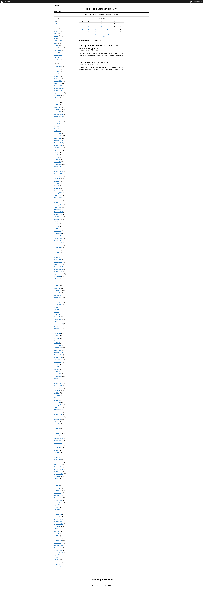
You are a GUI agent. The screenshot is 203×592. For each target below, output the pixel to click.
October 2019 (58, 243)
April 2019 (57, 257)
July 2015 (56, 364)
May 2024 (56, 128)
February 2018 (58, 290)
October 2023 (58, 145)
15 (101, 29)
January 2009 (57, 543)
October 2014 (58, 386)
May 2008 (56, 562)
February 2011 (58, 490)
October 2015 (58, 357)
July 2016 (56, 336)
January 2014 (57, 407)
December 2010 (58, 495)
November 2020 (58, 212)
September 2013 (58, 417)
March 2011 (57, 488)
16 (108, 29)
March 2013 (57, 431)
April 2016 (57, 343)
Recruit (56, 43)
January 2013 (57, 436)
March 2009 (57, 538)
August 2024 (57, 124)
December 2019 (58, 238)
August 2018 (57, 276)
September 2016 (58, 331)
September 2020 (58, 217)
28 (95, 34)
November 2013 (58, 412)
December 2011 (58, 467)
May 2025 (56, 102)
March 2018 (57, 288)
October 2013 (58, 414)
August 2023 (57, 150)
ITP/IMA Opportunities (101, 9)
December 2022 (58, 169)
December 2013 (58, 409)
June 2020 (57, 224)
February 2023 (58, 164)
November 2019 (58, 240)
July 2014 (56, 393)
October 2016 (58, 328)
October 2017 (58, 300)
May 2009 (56, 533)
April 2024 (57, 131)
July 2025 (56, 97)
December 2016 (58, 324)
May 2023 (56, 157)
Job (86, 14)
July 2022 (56, 181)
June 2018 (57, 281)
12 (82, 29)
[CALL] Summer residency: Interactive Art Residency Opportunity (99, 47)
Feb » (103, 36)
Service (56, 45)
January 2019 (57, 264)
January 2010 (57, 517)
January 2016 (57, 350)
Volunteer (57, 57)
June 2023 (57, 155)
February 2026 (58, 81)
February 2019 (58, 262)
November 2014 (58, 383)
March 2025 (57, 107)
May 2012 (56, 455)
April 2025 (57, 105)
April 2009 (57, 536)
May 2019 (56, 255)
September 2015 (58, 359)
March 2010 (57, 512)
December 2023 (58, 140)
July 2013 (56, 421)
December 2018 (58, 267)
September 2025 (58, 93)
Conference (57, 24)
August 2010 (57, 505)
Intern (94, 14)
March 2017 (57, 317)
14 (95, 29)
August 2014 (57, 390)
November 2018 (58, 269)
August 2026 (57, 66)
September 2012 (58, 445)
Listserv (56, 36)
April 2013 (57, 428)
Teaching (56, 52)
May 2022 (56, 186)
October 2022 (58, 174)
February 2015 (58, 376)
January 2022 (57, 195)
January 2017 (57, 321)
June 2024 (57, 126)
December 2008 (58, 545)
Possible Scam (58, 41)
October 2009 (58, 521)
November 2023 (58, 143)
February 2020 (58, 233)
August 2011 (57, 476)
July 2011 (56, 479)
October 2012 (58, 443)
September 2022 (58, 176)
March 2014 (57, 402)
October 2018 (58, 271)
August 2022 (57, 178)
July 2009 (56, 529)
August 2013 (57, 419)
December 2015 (58, 352)
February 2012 (58, 462)
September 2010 (58, 502)
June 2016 (57, 338)
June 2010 (57, 509)
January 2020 (57, 236)
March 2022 (57, 190)
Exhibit (56, 26)
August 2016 (57, 333)
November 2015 (58, 355)
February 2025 (58, 109)
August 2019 (57, 247)
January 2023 (57, 167)
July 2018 (56, 278)
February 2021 (58, 205)
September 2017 (58, 302)
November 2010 (58, 498)
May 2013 (56, 426)
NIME (55, 38)
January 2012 (57, 464)
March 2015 (57, 374)
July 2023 (56, 152)
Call (90, 14)
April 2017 (57, 314)
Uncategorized (58, 55)
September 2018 (58, 274)
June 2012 (57, 452)
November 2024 (58, 116)
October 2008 (58, 550)
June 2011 (57, 481)
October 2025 (58, 90)
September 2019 (58, 245)
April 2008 (57, 564)
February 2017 (58, 319)
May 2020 (56, 226)
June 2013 (57, 424)
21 (95, 31)
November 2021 (58, 200)
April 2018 (57, 286)
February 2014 (58, 405)
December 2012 (58, 438)
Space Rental (57, 50)
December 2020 (58, 209)
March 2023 (57, 162)
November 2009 (58, 519)
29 (101, 34)
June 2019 (57, 252)
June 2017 (57, 309)
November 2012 (58, 440)
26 (82, 34)
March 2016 (57, 345)
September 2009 (58, 524)
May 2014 (56, 398)
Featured (56, 29)
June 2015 (57, 367)
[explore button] (191, 2)
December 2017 (58, 295)
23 (108, 31)
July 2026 (56, 69)
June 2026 (57, 71)
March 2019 (57, 259)
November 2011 (58, 469)
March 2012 (57, 459)
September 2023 (58, 147)
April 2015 (57, 371)
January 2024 (57, 138)
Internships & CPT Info (112, 14)
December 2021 (58, 197)
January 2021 (57, 207)
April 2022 (57, 188)
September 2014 (58, 388)
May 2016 (56, 340)
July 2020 (56, 221)
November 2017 (58, 298)
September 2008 (58, 552)
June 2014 (57, 395)
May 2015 (56, 369)
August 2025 (57, 95)
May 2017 (56, 312)
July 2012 (56, 450)
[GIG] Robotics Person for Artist (94, 62)
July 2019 (56, 250)
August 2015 (57, 362)
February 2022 (58, 193)
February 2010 (58, 514)
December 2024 (58, 114)
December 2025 (58, 86)
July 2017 (56, 307)
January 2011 (57, 493)
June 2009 (57, 531)
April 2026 (57, 76)
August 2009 (57, 526)
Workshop (57, 60)
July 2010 (56, 507)
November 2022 (58, 171)
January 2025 (57, 112)
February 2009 (58, 540)
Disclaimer (101, 14)
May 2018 (56, 283)
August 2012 (57, 448)
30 (108, 34)
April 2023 (57, 159)
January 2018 (57, 293)
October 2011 (58, 471)
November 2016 (58, 326)
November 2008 (58, 548)
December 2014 (58, 381)
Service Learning (58, 48)
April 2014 (57, 400)
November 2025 (58, 88)
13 (88, 29)
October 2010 (58, 500)
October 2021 (58, 202)
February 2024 (58, 136)
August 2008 (57, 555)
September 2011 (58, 474)
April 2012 (57, 457)
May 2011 (56, 483)
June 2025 (57, 100)
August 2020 (57, 219)
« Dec (99, 36)
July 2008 (56, 557)
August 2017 (57, 305)
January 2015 (57, 378)
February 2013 (58, 433)
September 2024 (58, 121)
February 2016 (58, 348)
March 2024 (57, 133)
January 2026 (57, 83)
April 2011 (57, 486)
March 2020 (57, 231)
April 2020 (57, 228)
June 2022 (57, 183)
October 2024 (58, 119)
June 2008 (57, 559)
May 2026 (56, 74)
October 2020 (58, 214)
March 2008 (57, 567)
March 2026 (57, 78)
